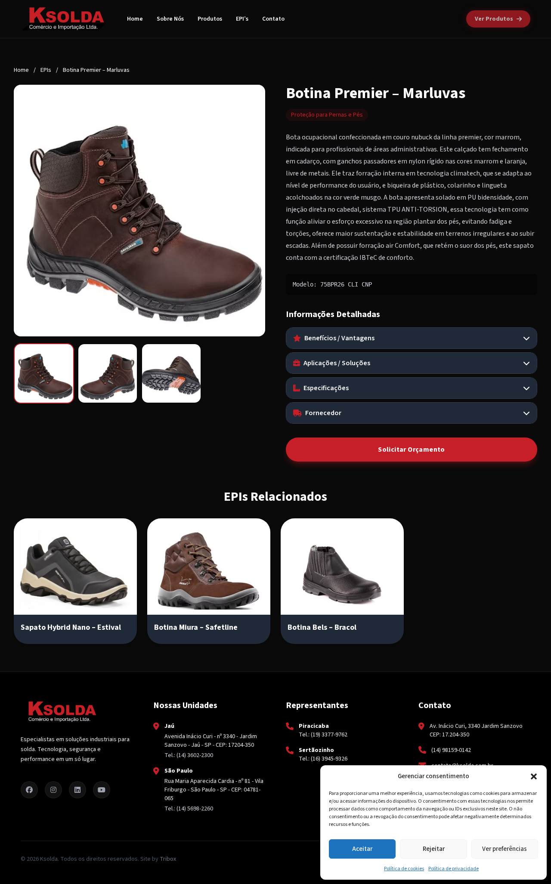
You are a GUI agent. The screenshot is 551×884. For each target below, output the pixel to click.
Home (135, 19)
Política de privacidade (453, 868)
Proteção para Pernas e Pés (327, 115)
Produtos (210, 19)
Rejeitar (434, 848)
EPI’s (242, 19)
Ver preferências (504, 848)
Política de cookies (404, 868)
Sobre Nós (170, 19)
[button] (533, 776)
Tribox (168, 859)
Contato (273, 19)
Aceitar (362, 848)
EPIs (45, 70)
